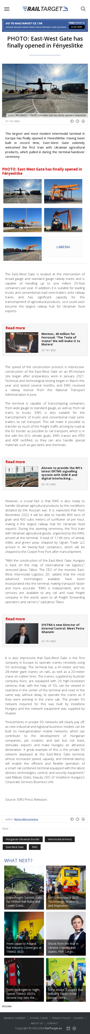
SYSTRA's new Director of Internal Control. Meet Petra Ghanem (62, 628)
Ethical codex (39, 1018)
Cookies (78, 1018)
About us (37, 1023)
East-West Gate (15, 847)
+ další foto (63, 246)
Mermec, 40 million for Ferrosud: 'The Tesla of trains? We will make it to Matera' (60, 339)
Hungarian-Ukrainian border (23, 839)
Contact (52, 1023)
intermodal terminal (60, 839)
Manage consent (15, 1018)
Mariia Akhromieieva (26, 819)
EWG (34, 847)
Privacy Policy (61, 1018)
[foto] (22, 191)
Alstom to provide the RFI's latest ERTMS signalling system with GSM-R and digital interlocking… (61, 473)
